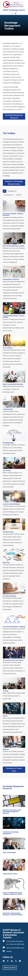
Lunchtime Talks (8, 532)
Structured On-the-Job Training (13, 660)
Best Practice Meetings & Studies (13, 246)
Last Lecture (7, 470)
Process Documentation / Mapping (14, 626)
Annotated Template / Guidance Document (13, 214)
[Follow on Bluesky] (3, 961)
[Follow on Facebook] (7, 961)
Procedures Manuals (9, 596)
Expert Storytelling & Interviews (13, 384)
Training (5, 691)
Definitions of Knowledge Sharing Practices (14, 182)
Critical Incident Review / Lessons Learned (13, 316)
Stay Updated (11, 968)
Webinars (6, 749)
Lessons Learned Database (11, 504)
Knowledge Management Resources (14, 116)
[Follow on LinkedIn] (12, 961)
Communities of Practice (11, 279)
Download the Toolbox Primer (14, 769)
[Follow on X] (16, 961)
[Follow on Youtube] (20, 961)
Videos (5, 716)
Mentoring (6, 562)
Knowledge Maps (8, 443)
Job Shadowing (8, 409)
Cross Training (7, 348)
